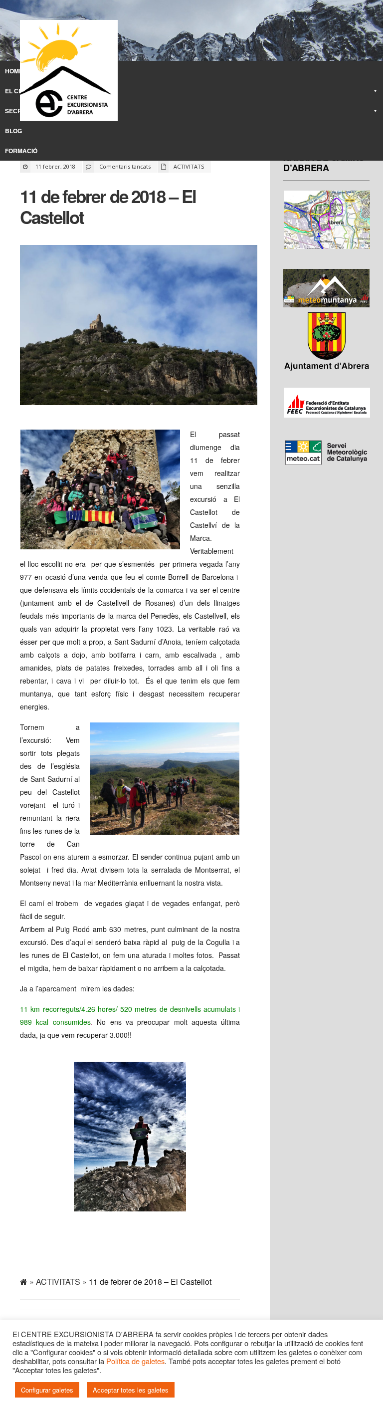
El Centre (22, 90)
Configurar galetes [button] (47, 1390)
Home (14, 70)
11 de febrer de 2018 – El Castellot (108, 207)
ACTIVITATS (189, 166)
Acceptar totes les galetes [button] (131, 1390)
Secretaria (24, 110)
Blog (13, 130)
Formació (21, 150)
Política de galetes (135, 1361)
